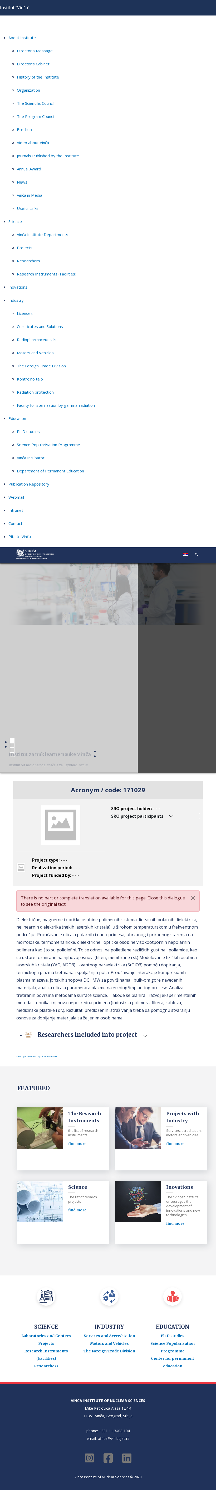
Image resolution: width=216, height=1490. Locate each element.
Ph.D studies (28, 431)
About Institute (22, 37)
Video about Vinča (33, 142)
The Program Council (36, 116)
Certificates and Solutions (40, 326)
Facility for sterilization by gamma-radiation (56, 405)
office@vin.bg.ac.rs (113, 1438)
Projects (24, 247)
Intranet (15, 510)
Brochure (25, 129)
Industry (16, 300)
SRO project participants (137, 816)
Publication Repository (28, 484)
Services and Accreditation (109, 1335)
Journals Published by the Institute (48, 155)
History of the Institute (38, 77)
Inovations (17, 287)
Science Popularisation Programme (48, 444)
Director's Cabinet (33, 63)
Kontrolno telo (30, 379)
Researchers (28, 260)
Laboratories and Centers (46, 1335)
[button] (196, 554)
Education (17, 418)
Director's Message (35, 50)
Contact (15, 523)
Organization (28, 90)
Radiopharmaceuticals (36, 339)
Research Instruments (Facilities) (46, 274)
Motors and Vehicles (35, 352)
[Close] (193, 897)
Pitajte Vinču (19, 536)
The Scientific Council (35, 103)
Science (15, 221)
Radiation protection (35, 392)
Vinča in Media (29, 195)
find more (77, 1144)
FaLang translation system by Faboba (36, 1056)
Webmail (16, 497)
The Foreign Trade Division (41, 365)
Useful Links (27, 208)
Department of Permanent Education (50, 470)
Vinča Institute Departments (42, 234)
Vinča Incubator (31, 457)
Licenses (25, 313)
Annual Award (29, 168)
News (22, 182)
